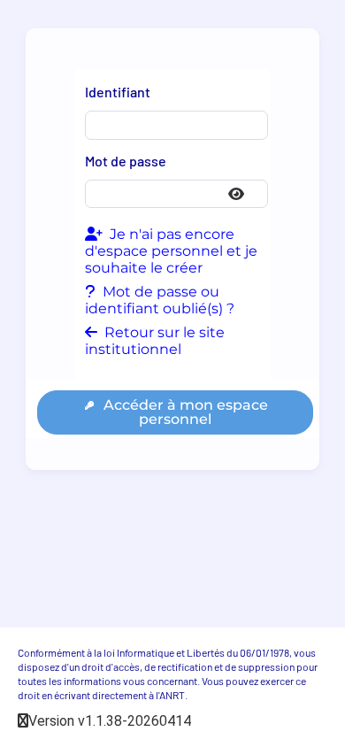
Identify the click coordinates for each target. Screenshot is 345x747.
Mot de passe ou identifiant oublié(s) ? (159, 300)
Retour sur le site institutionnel (155, 341)
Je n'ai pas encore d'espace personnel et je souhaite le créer (171, 251)
